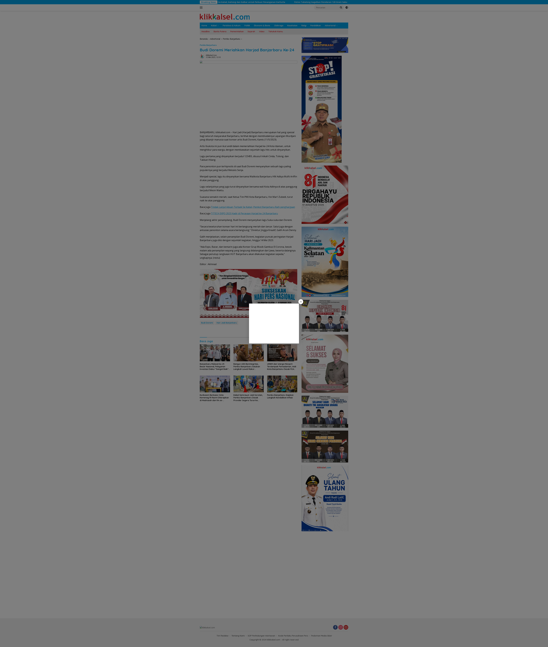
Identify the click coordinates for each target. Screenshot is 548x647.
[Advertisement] (274, 323)
